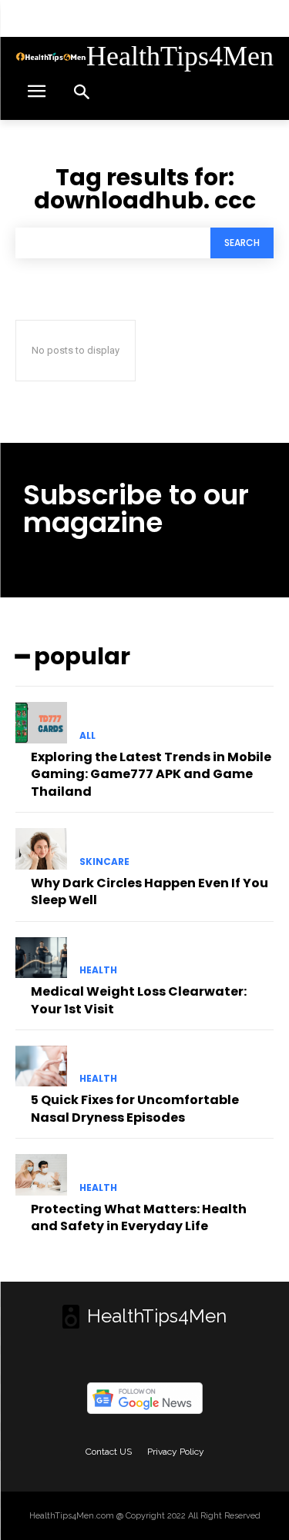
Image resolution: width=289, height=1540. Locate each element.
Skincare (104, 861)
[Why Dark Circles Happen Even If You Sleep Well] (41, 849)
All (87, 735)
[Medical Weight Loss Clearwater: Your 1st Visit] (41, 958)
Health (98, 970)
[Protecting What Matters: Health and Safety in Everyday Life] (41, 1175)
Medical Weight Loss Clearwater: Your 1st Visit (139, 1000)
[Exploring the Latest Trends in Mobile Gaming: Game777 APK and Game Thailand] (41, 722)
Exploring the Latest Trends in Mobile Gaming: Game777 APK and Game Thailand (151, 774)
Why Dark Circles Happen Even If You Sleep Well (149, 891)
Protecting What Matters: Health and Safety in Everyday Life (139, 1217)
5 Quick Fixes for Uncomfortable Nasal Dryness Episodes (135, 1108)
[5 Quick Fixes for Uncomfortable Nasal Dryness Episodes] (41, 1066)
